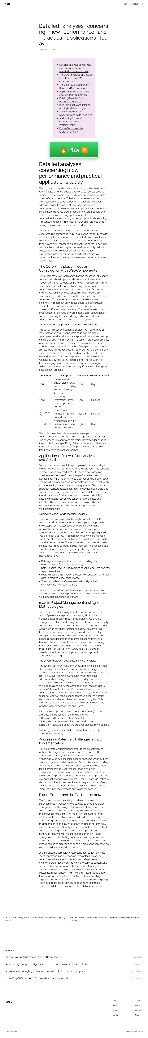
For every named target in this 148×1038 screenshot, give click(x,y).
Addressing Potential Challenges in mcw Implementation (70, 122)
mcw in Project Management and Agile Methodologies (74, 106)
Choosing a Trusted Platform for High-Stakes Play (32, 957)
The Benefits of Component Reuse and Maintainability (74, 86)
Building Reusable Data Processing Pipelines (71, 100)
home (126, 3)
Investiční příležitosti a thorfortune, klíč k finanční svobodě (36, 978)
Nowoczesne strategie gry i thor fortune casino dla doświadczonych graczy (46, 971)
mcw (76, 230)
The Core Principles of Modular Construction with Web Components (75, 78)
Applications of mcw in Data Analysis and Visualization (74, 93)
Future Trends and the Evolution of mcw (71, 130)
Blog (54, 49)
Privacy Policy (137, 3)
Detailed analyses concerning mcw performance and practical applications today (75, 68)
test (7, 3)
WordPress (139, 1032)
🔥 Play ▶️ (74, 149)
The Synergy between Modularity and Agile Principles (75, 113)
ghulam (48, 49)
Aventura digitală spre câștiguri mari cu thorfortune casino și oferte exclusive (46, 964)
